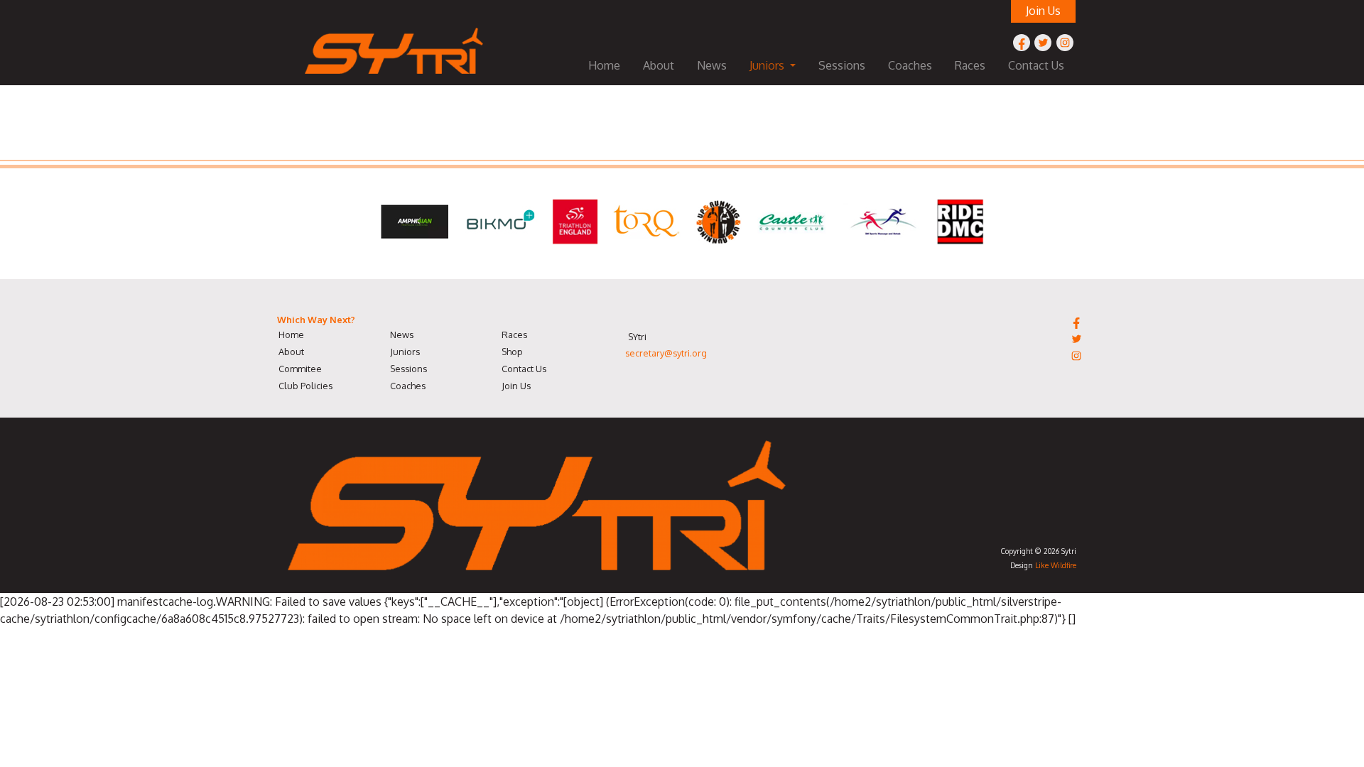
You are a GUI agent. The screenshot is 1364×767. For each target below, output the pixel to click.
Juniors (405, 351)
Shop (512, 351)
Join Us (516, 385)
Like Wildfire (1055, 565)
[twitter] (1043, 42)
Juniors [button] (768, 65)
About (658, 65)
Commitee (300, 368)
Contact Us (1036, 65)
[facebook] (1021, 42)
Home (604, 65)
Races (970, 65)
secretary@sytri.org (666, 353)
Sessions (841, 65)
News (712, 65)
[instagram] (1065, 42)
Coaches (910, 65)
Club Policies (305, 385)
